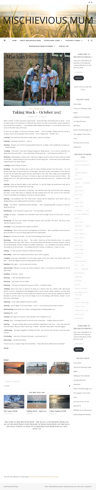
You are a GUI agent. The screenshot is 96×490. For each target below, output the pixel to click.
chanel (77, 183)
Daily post (79, 194)
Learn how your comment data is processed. (44, 477)
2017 (31, 109)
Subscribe (79, 78)
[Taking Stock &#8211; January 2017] (36, 368)
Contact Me (64, 46)
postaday (78, 280)
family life (79, 206)
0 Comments (42, 116)
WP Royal (15, 486)
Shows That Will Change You (83, 130)
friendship (79, 210)
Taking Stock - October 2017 (12, 381)
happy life (78, 245)
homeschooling (80, 261)
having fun (79, 253)
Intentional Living (52, 40)
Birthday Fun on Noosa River (83, 410)
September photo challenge (81, 294)
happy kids (79, 241)
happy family (79, 237)
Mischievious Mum (48, 20)
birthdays (78, 179)
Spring (77, 298)
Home (14, 40)
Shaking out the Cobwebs (82, 117)
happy (88, 226)
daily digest (79, 190)
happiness (78, 226)
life (82, 265)
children (86, 183)
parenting (78, 276)
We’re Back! (77, 104)
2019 (76, 169)
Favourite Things (73, 40)
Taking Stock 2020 (81, 310)
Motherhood (79, 273)
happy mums (79, 249)
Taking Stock (39, 109)
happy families (80, 234)
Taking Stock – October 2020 (12, 374)
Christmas (78, 187)
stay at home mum (81, 302)
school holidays (81, 288)
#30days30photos (81, 161)
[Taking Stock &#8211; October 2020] (14, 368)
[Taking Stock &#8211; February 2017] (59, 368)
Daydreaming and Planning (82, 414)
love (76, 269)
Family (77, 198)
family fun (79, 202)
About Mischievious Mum (30, 40)
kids (76, 265)
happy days (79, 230)
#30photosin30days (82, 165)
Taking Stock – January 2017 (34, 374)
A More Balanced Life (57, 411)
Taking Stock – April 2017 (36, 411)
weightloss (79, 318)
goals (77, 218)
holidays (78, 257)
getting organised (82, 214)
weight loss (79, 314)
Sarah (7, 386)
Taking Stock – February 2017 (58, 374)
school (77, 284)
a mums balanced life (81, 174)
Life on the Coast (79, 486)
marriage (85, 269)
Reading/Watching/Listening (41, 46)
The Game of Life (11, 411)
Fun (87, 210)
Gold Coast (79, 222)
